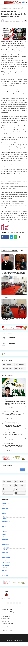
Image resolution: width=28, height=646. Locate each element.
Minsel (4, 534)
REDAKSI (5, 570)
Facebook (6, 237)
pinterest (9, 489)
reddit (21, 485)
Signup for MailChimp (8, 612)
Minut (4, 536)
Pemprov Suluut (7, 562)
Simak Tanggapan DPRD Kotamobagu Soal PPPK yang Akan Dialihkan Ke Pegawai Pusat (13, 273)
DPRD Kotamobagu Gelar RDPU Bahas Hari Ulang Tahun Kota (13, 319)
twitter (21, 481)
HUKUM (5, 518)
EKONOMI (5, 516)
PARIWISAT (6, 552)
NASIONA (5, 539)
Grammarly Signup (8, 628)
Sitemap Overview (8, 623)
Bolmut (5, 511)
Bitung (4, 505)
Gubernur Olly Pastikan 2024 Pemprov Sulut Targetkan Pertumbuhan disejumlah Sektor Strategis (14, 425)
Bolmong (5, 508)
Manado (5, 529)
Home (2, 7)
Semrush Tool (6, 616)
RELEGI (5, 573)
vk (21, 489)
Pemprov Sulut (8, 7)
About (12, 636)
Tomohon (5, 575)
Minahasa (5, 531)
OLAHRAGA (6, 547)
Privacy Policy (14, 638)
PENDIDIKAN (6, 565)
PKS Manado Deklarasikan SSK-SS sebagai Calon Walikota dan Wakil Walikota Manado (13, 447)
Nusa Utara (6, 544)
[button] (26, 2)
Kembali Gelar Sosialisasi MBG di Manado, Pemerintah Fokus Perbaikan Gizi (14, 436)
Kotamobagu (6, 521)
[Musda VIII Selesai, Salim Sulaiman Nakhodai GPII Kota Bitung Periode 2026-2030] (14, 387)
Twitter (11, 237)
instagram (8, 368)
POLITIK (5, 567)
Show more (24, 250)
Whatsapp (15, 237)
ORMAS (5, 549)
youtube (21, 368)
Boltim (4, 513)
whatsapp (21, 364)
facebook (9, 364)
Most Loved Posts (7, 630)
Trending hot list (7, 626)
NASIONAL (5, 542)
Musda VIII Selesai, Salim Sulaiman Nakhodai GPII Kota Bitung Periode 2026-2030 (14, 403)
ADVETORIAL (6, 503)
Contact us (19, 636)
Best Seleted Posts (8, 614)
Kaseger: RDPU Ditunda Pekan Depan (11, 296)
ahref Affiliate (6, 618)
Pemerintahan (11, 232)
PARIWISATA (6, 555)
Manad (5, 526)
